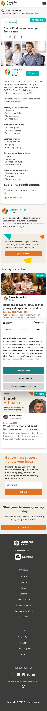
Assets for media (23, 605)
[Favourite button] (21, 37)
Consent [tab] (8, 329)
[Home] (3, 10)
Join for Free (23, 253)
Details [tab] (24, 329)
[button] (44, 3)
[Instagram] (23, 674)
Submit (23, 492)
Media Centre (23, 599)
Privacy (23, 643)
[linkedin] (15, 37)
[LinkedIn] (28, 674)
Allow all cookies (23, 370)
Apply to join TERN (13, 197)
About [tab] (38, 329)
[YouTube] (33, 674)
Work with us (24, 616)
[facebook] (10, 37)
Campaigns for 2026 (23, 611)
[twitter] (5, 37)
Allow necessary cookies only (23, 386)
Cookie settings (22, 378)
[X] (13, 674)
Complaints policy (23, 648)
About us (23, 576)
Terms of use (23, 637)
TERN (29, 81)
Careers (23, 593)
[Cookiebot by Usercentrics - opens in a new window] (33, 322)
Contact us (23, 582)
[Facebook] (18, 674)
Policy (23, 588)
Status (23, 654)
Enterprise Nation (18, 209)
